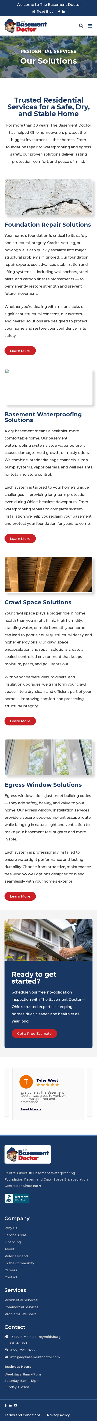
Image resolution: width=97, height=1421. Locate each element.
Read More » (31, 1109)
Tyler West (47, 1080)
